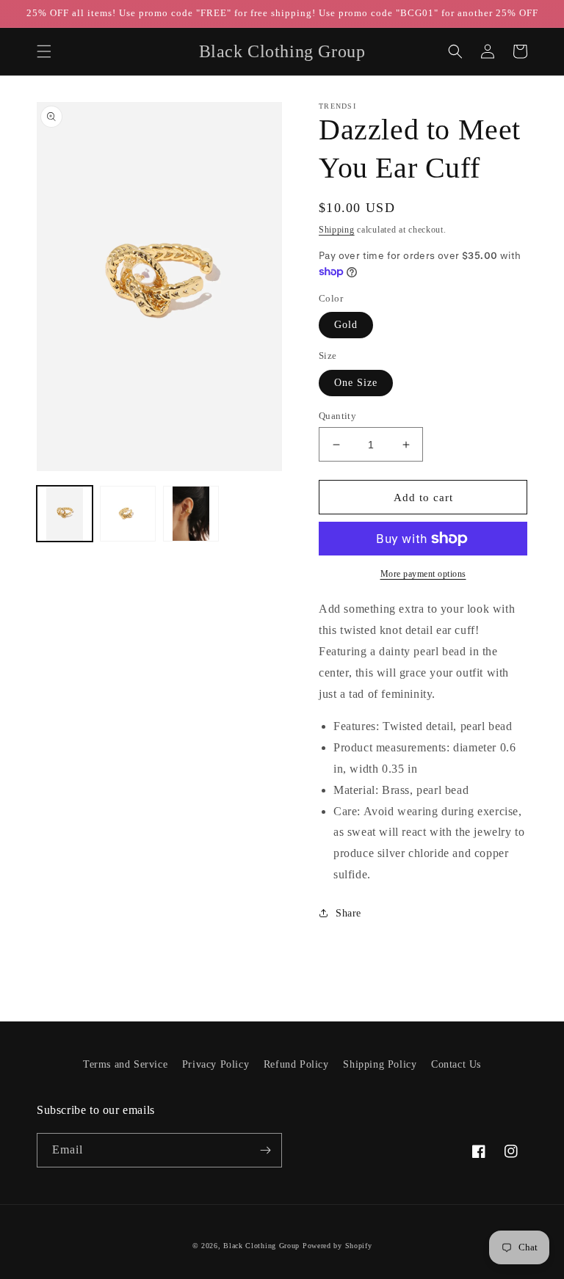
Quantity (337, 415)
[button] (44, 51)
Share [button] (348, 913)
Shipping (337, 230)
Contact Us (456, 1064)
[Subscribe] (265, 1150)
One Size (355, 382)
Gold (346, 324)
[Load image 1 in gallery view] (65, 514)
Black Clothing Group (261, 1246)
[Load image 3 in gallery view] (191, 514)
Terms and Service (125, 1064)
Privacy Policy (215, 1064)
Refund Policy (296, 1064)
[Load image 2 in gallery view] (128, 514)
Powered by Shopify (337, 1246)
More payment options (423, 574)
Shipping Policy (379, 1064)
